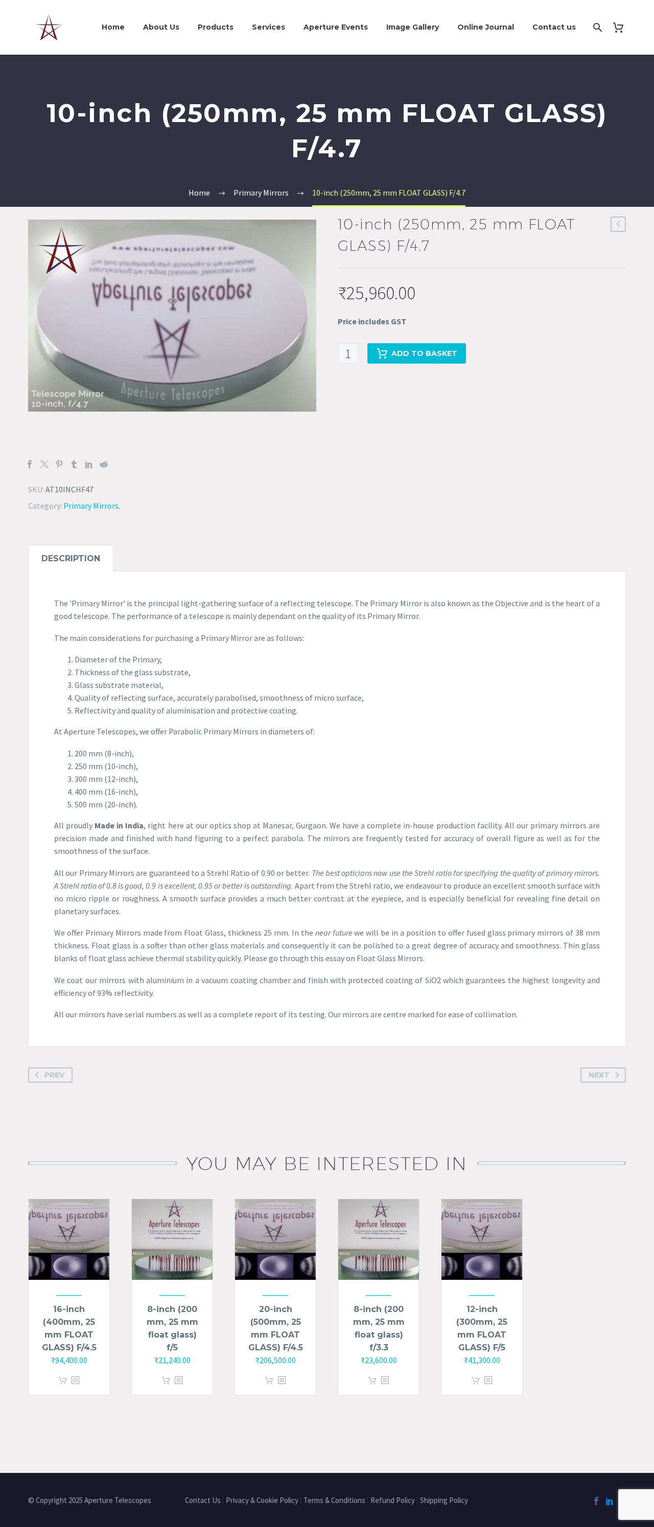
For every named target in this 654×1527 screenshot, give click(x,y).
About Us (161, 27)
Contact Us (203, 1501)
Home (113, 27)
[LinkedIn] (89, 464)
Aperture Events (335, 27)
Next (599, 1075)
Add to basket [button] (63, 1380)
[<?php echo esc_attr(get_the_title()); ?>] (75, 1380)
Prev (54, 1075)
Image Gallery (412, 27)
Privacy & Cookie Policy (262, 1501)
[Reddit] (104, 464)
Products (215, 27)
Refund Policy (392, 1501)
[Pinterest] (59, 464)
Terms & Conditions (334, 1501)
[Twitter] (44, 464)
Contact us (554, 27)
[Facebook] (30, 464)
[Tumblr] (74, 464)
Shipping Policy (445, 1501)
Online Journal (485, 27)
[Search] (596, 27)
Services (268, 27)
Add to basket (424, 353)
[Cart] (622, 27)
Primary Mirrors (91, 505)
